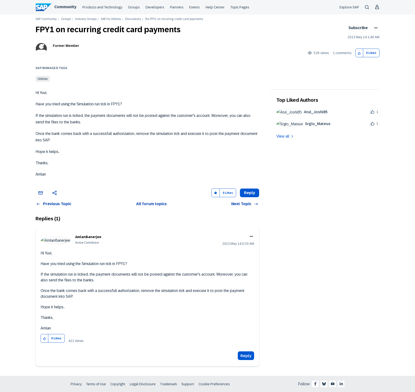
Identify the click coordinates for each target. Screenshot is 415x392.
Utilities (43, 79)
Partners (176, 7)
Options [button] (375, 28)
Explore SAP (349, 7)
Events (194, 7)
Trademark (168, 384)
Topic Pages (239, 7)
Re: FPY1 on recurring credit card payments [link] (174, 19)
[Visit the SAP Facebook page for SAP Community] (315, 384)
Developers (155, 7)
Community (65, 7)
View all (282, 136)
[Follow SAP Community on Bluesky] (324, 384)
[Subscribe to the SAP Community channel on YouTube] (333, 384)
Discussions (133, 19)
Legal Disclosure (143, 384)
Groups (134, 7)
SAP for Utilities (111, 19)
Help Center (215, 7)
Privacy (76, 384)
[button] (359, 53)
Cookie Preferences (214, 384)
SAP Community (46, 19)
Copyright (117, 384)
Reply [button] (249, 193)
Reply (245, 356)
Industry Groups (86, 19)
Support (187, 384)
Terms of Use (96, 384)
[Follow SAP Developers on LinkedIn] (341, 384)
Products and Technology (102, 7)
